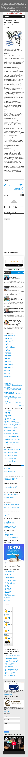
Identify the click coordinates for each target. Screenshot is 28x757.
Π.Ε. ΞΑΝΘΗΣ (7, 589)
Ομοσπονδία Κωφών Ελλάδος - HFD (12, 436)
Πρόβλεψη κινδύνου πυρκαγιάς (11, 670)
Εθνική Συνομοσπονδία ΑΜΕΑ (11, 419)
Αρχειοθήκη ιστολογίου (21, 273)
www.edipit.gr (6, 711)
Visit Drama (7, 469)
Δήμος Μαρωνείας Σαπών (10, 347)
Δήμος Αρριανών (8, 343)
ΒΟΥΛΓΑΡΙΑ (7, 576)
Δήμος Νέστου (8, 356)
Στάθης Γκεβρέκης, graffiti (9, 479)
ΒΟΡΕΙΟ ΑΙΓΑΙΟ (8, 574)
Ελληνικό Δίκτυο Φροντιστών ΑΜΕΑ (12, 422)
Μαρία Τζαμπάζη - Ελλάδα (9, 521)
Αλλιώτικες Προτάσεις (9, 489)
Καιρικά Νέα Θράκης (9, 664)
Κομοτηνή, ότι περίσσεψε (10, 532)
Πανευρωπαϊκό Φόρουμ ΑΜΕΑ (11, 427)
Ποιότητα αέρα (8, 657)
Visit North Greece (8, 473)
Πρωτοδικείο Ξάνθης (9, 460)
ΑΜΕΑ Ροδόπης (8, 410)
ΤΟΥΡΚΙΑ (7, 598)
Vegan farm (7, 514)
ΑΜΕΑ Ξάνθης (8, 413)
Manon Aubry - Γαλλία (8, 525)
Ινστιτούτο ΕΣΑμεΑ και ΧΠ (10, 421)
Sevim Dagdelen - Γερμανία (9, 523)
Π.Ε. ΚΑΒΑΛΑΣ (8, 588)
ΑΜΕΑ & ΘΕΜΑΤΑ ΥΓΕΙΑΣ (10, 571)
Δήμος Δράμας (8, 361)
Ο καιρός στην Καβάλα (9, 663)
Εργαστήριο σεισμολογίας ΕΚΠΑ (11, 669)
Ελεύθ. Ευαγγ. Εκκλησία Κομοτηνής (12, 504)
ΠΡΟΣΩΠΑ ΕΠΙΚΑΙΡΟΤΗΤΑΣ (10, 595)
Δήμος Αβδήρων (8, 349)
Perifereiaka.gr (6, 752)
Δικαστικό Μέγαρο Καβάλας (10, 461)
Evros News (7, 387)
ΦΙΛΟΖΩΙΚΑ (7, 600)
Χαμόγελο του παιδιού (9, 515)
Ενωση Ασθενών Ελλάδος (10, 430)
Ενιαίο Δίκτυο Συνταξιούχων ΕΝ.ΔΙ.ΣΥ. (12, 494)
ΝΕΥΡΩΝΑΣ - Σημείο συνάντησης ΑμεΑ (12, 439)
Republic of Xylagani (9, 534)
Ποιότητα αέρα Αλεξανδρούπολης (11, 666)
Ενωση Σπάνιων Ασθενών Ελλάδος (11, 431)
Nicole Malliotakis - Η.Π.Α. (9, 522)
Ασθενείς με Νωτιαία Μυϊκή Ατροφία (12, 442)
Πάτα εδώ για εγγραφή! (14, 265)
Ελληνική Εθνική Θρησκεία (10, 508)
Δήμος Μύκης (7, 350)
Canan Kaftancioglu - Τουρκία (10, 527)
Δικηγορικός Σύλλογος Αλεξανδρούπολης (13, 449)
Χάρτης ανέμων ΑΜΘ (9, 673)
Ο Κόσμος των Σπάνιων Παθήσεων (11, 433)
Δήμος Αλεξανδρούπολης (10, 335)
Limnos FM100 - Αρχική (10, 396)
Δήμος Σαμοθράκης (9, 340)
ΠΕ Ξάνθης (7, 371)
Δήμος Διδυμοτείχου (9, 337)
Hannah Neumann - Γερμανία (10, 526)
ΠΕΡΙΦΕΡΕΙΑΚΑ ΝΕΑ (9, 594)
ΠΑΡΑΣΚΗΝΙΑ (7, 592)
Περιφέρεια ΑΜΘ (8, 376)
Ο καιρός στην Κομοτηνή (10, 672)
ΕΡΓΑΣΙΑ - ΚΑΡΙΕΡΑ (9, 582)
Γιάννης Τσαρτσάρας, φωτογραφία (11, 480)
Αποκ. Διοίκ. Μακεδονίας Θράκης (11, 377)
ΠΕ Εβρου (7, 368)
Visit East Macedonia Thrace (10, 471)
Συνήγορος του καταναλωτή (10, 499)
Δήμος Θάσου (7, 359)
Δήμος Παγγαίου (8, 358)
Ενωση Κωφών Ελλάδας (9, 438)
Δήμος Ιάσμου (7, 344)
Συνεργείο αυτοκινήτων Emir (10, 487)
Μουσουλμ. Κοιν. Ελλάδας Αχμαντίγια (12, 507)
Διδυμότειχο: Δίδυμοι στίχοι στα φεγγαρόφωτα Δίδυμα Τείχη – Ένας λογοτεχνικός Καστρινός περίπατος (13, 389)
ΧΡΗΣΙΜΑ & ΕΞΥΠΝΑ (9, 601)
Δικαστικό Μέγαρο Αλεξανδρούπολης (12, 457)
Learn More (12, 10)
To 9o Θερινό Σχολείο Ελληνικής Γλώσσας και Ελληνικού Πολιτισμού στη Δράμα (13, 23)
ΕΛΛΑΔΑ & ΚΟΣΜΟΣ (9, 579)
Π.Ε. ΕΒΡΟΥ (7, 586)
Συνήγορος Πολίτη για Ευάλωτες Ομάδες (13, 435)
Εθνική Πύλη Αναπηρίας (9, 444)
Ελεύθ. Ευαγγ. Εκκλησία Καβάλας (11, 505)
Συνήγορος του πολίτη (9, 497)
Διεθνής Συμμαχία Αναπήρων (10, 428)
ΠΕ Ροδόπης (7, 370)
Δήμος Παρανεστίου (9, 365)
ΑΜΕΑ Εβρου (7, 412)
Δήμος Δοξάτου (8, 362)
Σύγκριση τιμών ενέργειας (10, 496)
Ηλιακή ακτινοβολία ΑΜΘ (10, 675)
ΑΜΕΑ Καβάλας (8, 415)
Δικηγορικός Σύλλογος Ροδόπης (11, 450)
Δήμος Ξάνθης (8, 352)
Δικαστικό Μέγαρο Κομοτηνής (11, 458)
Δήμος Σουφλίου (8, 341)
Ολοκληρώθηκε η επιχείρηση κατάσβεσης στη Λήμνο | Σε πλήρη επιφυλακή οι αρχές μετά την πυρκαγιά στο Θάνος (13, 398)
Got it (18, 10)
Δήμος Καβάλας (8, 355)
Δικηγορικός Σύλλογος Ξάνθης (11, 452)
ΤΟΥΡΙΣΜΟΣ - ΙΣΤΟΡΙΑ (9, 597)
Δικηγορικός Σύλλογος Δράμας (11, 455)
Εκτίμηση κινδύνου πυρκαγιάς (11, 658)
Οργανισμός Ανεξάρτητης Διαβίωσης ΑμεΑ (13, 424)
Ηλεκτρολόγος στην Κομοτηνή (11, 486)
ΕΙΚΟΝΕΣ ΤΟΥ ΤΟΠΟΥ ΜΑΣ (10, 577)
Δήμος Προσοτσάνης (9, 367)
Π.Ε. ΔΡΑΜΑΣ (7, 585)
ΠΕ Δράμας (7, 374)
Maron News (8, 383)
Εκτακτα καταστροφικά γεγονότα (11, 667)
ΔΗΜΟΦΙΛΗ (7, 272)
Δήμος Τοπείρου (8, 353)
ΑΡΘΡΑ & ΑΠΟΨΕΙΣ (9, 573)
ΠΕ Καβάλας (7, 373)
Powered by (10, 269)
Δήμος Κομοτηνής (8, 346)
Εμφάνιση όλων (21, 405)
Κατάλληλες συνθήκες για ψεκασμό (11, 660)
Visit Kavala (7, 468)
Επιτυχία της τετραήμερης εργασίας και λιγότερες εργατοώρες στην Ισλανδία (16, 288)
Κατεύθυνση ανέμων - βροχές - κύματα (12, 655)
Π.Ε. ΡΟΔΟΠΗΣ (8, 591)
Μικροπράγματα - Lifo (9, 392)
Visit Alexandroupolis (9, 466)
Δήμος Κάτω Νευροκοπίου (10, 364)
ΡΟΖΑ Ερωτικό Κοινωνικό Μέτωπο (11, 537)
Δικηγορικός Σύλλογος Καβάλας (11, 454)
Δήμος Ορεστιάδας (8, 338)
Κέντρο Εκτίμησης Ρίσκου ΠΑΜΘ (11, 661)
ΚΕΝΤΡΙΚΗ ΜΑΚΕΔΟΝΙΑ (10, 583)
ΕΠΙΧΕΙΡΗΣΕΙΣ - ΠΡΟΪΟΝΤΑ (10, 580)
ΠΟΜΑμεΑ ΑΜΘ (8, 418)
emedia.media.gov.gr (8, 694)
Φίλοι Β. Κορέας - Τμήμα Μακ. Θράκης (12, 535)
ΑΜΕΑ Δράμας (8, 416)
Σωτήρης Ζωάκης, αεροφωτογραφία (11, 478)
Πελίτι (6, 401)
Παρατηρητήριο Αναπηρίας (10, 425)
